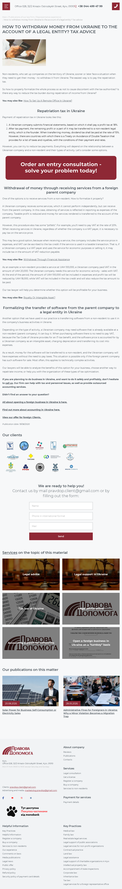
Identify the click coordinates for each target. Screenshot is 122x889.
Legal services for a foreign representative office (86, 884)
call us (9, 383)
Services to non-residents (75, 788)
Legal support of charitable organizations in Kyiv (86, 861)
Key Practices (8, 831)
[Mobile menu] (6, 6)
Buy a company (70, 785)
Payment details (71, 802)
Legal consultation (72, 773)
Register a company (73, 781)
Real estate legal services (75, 838)
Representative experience (48, 17)
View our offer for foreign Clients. (21, 417)
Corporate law (70, 873)
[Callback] (116, 6)
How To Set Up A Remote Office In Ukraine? (48, 100)
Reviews (67, 752)
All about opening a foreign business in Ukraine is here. (34, 402)
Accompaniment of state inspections (81, 869)
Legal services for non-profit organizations (83, 846)
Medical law (69, 831)
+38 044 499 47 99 (90, 6)
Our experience (9, 850)
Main (4, 17)
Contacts (67, 759)
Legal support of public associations (80, 842)
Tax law (66, 880)
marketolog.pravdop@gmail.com (41, 790)
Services (9, 552)
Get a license (69, 777)
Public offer (7, 865)
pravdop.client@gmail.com (23, 787)
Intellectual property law (75, 865)
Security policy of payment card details (20, 876)
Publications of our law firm (21, 17)
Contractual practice (73, 850)
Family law (68, 834)
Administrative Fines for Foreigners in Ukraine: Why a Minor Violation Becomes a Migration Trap (90, 713)
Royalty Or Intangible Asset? (39, 297)
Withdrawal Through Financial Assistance (47, 259)
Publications (69, 756)
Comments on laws (11, 854)
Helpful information (11, 834)
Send (61, 536)
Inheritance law (70, 876)
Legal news (7, 861)
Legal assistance (71, 857)
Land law (67, 854)
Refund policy (9, 873)
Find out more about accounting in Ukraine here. (31, 409)
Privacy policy (9, 869)
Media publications (11, 857)
